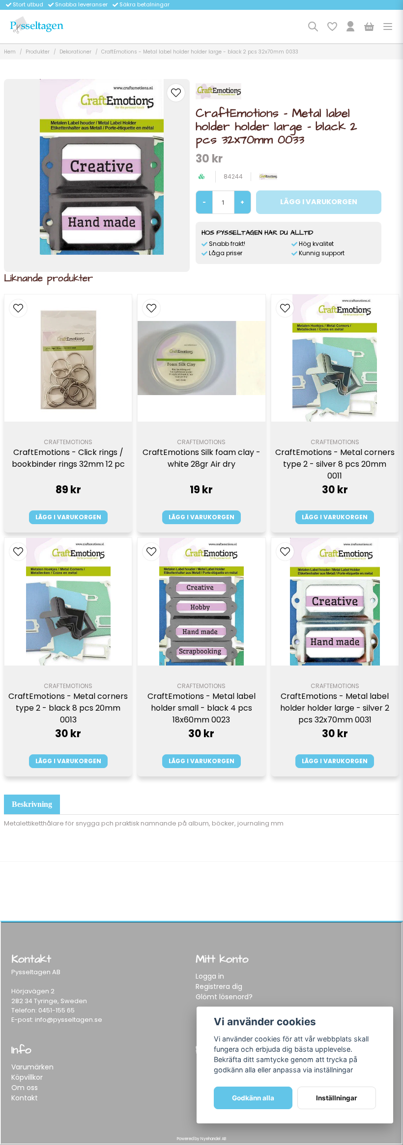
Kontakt (24, 1098)
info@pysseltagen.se (68, 1019)
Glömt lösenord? (224, 997)
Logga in (210, 976)
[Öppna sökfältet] (313, 26)
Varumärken (32, 1067)
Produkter (38, 51)
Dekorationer (75, 51)
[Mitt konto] (350, 26)
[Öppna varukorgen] (369, 26)
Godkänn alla (253, 1098)
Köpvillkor (27, 1077)
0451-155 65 (56, 1010)
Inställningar (336, 1098)
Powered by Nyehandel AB (201, 1139)
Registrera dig (219, 986)
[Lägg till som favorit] (331, 26)
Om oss (24, 1087)
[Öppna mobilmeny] (387, 26)
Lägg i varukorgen (68, 517)
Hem (10, 51)
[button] (176, 93)
